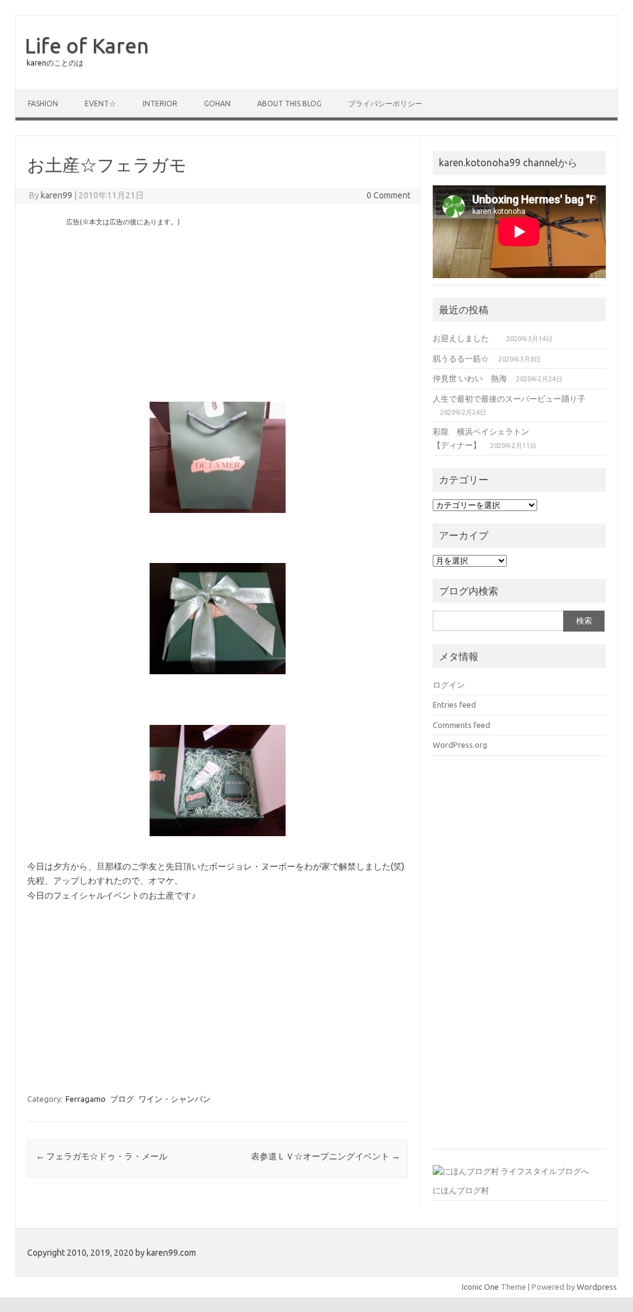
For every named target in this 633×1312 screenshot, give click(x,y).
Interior (160, 103)
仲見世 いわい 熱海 (470, 378)
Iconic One (480, 1286)
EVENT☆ (100, 103)
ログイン (449, 684)
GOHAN (217, 103)
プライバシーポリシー (385, 103)
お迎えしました (465, 338)
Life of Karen (87, 45)
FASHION (43, 103)
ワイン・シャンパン (174, 1098)
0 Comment (388, 195)
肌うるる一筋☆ (461, 358)
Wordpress (597, 1286)
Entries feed (454, 704)
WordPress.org (460, 744)
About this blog (289, 103)
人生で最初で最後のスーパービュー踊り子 (509, 398)
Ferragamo (86, 1098)
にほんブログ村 (461, 1190)
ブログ (122, 1098)
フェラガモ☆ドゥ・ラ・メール (102, 1156)
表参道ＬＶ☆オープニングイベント (325, 1156)
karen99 (56, 195)
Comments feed (461, 725)
